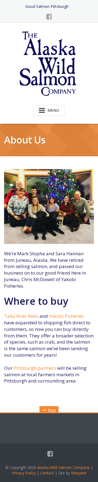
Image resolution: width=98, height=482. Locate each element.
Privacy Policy (24, 472)
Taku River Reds (21, 316)
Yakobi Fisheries (66, 316)
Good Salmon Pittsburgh (47, 6)
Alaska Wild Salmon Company (63, 467)
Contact (47, 472)
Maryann (79, 472)
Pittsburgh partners (35, 368)
